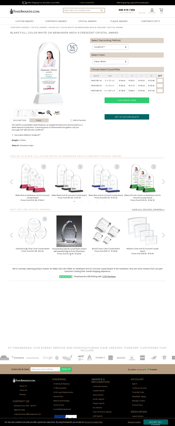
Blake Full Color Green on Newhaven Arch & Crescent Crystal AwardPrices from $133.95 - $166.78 (142, 197)
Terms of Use (58, 405)
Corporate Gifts (150, 21)
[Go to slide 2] (81, 201)
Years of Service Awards (102, 412)
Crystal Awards (87, 21)
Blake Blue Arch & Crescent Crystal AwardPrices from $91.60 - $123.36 (106, 196)
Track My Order (138, 392)
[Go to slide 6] (108, 255)
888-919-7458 (127, 9)
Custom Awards (24, 21)
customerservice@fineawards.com (27, 414)
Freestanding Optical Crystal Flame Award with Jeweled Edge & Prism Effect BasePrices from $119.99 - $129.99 (69, 251)
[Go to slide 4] (96, 201)
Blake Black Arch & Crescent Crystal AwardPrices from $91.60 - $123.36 (69, 196)
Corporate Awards (56, 21)
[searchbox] (84, 10)
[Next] (163, 181)
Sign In (134, 384)
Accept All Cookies (155, 423)
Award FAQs (58, 396)
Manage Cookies (134, 422)
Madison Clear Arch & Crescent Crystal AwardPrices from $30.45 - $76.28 (142, 251)
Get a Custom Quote (127, 117)
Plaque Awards (119, 21)
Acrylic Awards (98, 399)
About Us (23, 386)
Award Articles (137, 416)
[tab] (20, 120)
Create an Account (139, 388)
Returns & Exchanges (61, 401)
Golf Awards (97, 416)
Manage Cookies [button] (138, 401)
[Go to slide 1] (74, 201)
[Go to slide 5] (104, 201)
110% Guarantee (59, 388)
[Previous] (11, 181)
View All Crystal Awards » (148, 209)
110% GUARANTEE (86, 2)
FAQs (39, 120)
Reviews (109, 276)
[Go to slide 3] (89, 201)
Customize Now (127, 100)
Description (19, 120)
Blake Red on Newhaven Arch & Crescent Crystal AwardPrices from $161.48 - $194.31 (32, 197)
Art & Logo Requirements (63, 392)
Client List (23, 390)
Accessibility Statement (62, 409)
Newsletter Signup (139, 396)
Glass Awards (98, 395)
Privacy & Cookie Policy (94, 422)
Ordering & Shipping (61, 384)
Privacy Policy (137, 405)
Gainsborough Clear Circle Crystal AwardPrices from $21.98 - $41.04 (32, 249)
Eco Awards (97, 407)
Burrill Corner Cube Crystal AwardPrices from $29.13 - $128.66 (106, 249)
